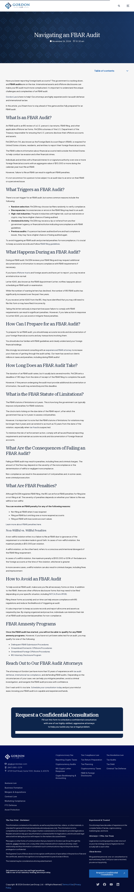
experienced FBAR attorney (59, 350)
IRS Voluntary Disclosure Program (26, 655)
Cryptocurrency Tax (64, 755)
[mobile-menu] (125, 5)
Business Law (11, 783)
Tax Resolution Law (115, 755)
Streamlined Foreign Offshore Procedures (30, 651)
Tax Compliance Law (90, 755)
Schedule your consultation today (46, 687)
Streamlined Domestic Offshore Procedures (31, 648)
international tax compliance (28, 675)
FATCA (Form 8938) (58, 594)
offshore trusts (23, 272)
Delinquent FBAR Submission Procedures (30, 644)
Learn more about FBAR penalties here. (24, 524)
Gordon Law (11, 96)
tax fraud (34, 427)
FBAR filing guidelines (50, 244)
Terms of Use (68, 884)
